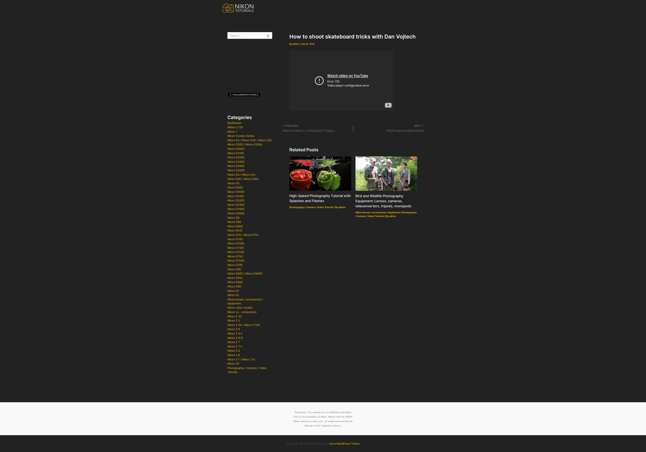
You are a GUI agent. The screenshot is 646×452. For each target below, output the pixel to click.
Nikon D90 (234, 286)
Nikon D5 (233, 183)
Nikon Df (233, 290)
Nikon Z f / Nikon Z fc (241, 359)
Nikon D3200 (235, 157)
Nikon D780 (235, 265)
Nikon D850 (235, 282)
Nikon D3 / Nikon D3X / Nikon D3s (249, 140)
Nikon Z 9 (233, 355)
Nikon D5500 (235, 209)
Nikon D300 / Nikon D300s (244, 144)
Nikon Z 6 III (235, 338)
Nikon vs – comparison (242, 312)
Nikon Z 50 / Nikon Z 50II (243, 325)
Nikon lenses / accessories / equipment (377, 212)
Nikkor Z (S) (235, 127)
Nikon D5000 (235, 191)
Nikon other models (240, 307)
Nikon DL (233, 295)
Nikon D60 (234, 222)
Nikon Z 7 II (234, 346)
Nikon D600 (235, 226)
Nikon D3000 (235, 148)
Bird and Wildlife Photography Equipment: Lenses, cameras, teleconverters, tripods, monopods (383, 201)
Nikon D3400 (235, 166)
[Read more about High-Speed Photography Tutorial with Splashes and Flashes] (320, 173)
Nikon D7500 (235, 260)
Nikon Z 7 (233, 342)
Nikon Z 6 (233, 329)
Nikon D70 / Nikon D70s (242, 235)
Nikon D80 (234, 269)
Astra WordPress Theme (344, 443)
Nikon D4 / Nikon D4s (241, 174)
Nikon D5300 (235, 204)
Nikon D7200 (235, 252)
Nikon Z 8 (233, 350)
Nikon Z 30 (234, 316)
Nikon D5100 (235, 196)
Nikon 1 (232, 131)
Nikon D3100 (235, 153)
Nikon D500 (235, 187)
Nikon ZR (233, 363)
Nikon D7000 (235, 243)
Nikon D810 (234, 278)
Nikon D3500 (235, 170)
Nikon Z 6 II (234, 333)
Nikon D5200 (235, 200)
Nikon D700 (235, 239)
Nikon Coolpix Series (240, 135)
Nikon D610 (234, 230)
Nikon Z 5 (233, 320)
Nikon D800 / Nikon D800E (244, 273)
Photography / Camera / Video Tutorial (311, 207)
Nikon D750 (235, 256)
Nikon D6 (233, 217)
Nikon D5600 (235, 213)
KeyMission (234, 123)
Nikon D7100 (235, 247)
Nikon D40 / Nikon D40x (243, 179)
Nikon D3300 (235, 161)
